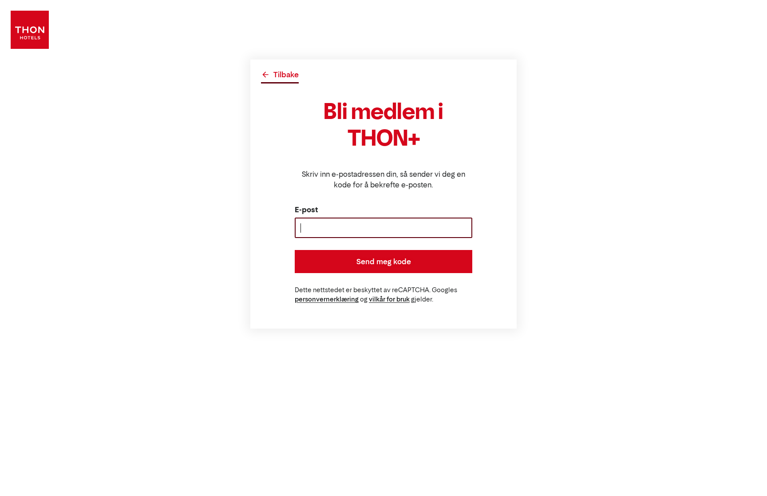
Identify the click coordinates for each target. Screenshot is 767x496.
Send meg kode (383, 261)
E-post (306, 209)
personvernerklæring (327, 299)
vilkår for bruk (389, 299)
